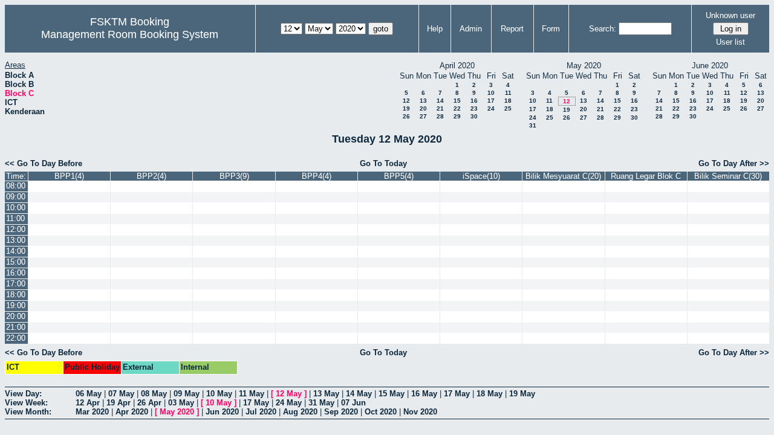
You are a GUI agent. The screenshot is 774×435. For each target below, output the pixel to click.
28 (440, 116)
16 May (424, 393)
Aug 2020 (300, 411)
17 (491, 100)
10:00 (15, 207)
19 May (522, 393)
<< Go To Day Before (43, 163)
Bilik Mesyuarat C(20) (563, 176)
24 (491, 108)
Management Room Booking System (129, 34)
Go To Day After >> (733, 163)
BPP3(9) (234, 176)
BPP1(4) (69, 176)
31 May (321, 402)
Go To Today (383, 163)
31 (532, 125)
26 (406, 116)
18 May (489, 393)
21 (440, 108)
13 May (326, 393)
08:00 (15, 185)
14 (440, 100)
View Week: (26, 402)
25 (508, 108)
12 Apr (88, 402)
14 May (359, 393)
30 (474, 116)
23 (474, 108)
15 (457, 100)
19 (406, 108)
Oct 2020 (381, 411)
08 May (154, 393)
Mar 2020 (92, 411)
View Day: (23, 393)
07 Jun (353, 402)
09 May (187, 393)
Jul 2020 (261, 411)
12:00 (15, 229)
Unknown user (730, 15)
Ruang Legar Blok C (646, 176)
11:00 (15, 218)
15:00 (15, 261)
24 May (289, 402)
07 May (121, 393)
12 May (289, 393)
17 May (457, 393)
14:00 (15, 251)
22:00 (15, 338)
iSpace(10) (481, 176)
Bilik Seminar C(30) (728, 176)
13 (423, 100)
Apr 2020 (131, 411)
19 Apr (118, 402)
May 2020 (177, 411)
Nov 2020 (420, 411)
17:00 (15, 283)
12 (406, 100)
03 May (181, 402)
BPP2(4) (151, 176)
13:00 (15, 240)
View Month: (28, 411)
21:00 (15, 327)
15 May (392, 393)
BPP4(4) (316, 176)
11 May (251, 393)
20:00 (15, 316)
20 (423, 108)
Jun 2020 (222, 411)
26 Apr (149, 402)
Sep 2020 (341, 411)
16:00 (15, 272)
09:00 (15, 196)
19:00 (15, 305)
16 (474, 100)
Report (512, 28)
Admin (471, 28)
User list (730, 42)
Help (435, 28)
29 (457, 116)
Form (551, 28)
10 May (219, 393)
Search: (602, 28)
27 (423, 116)
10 (491, 92)
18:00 (15, 294)
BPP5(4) (399, 176)
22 (457, 108)
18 (508, 100)
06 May (89, 393)
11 (508, 92)
